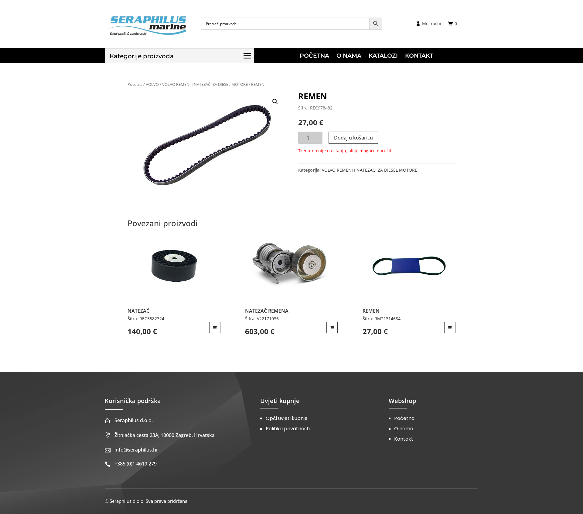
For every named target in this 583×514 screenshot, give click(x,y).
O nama (403, 428)
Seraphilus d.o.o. (133, 420)
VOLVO (152, 84)
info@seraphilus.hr (136, 449)
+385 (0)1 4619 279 (135, 463)
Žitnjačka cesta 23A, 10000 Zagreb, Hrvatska (164, 435)
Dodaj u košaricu (353, 137)
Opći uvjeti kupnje (287, 418)
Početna (135, 84)
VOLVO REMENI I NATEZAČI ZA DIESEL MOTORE (205, 84)
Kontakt (403, 438)
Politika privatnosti (288, 428)
